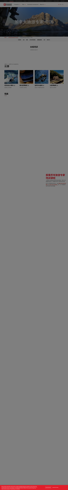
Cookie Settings (48, 487)
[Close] (67, 487)
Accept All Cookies (55, 487)
